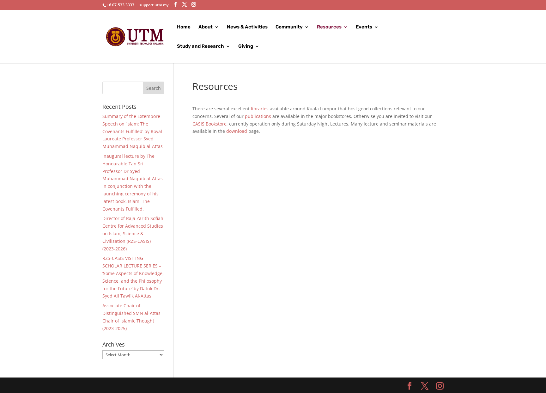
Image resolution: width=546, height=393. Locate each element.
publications (258, 116)
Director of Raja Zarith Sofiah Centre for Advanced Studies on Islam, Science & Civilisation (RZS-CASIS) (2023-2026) (132, 233)
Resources (329, 27)
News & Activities (247, 27)
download (236, 131)
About (205, 27)
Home (184, 27)
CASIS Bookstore (209, 124)
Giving (245, 46)
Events (364, 27)
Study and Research (200, 46)
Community (289, 27)
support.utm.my (153, 5)
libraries (260, 109)
